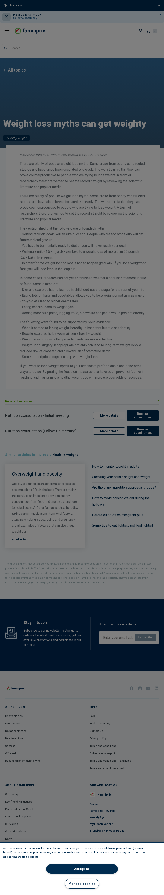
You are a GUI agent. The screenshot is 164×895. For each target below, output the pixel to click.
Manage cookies (82, 884)
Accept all (82, 869)
